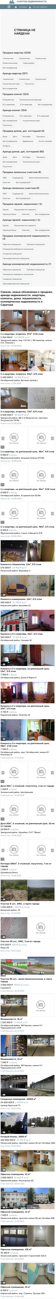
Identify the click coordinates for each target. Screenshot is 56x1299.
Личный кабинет (40, 7)
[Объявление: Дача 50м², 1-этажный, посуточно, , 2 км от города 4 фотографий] (14, 783)
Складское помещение (12, 254)
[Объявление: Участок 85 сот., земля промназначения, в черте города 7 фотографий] (28, 976)
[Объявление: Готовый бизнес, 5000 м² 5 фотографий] (28, 1134)
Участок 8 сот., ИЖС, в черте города (20, 904)
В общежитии (8, 100)
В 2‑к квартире (9, 105)
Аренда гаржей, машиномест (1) (21, 220)
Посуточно (29, 84)
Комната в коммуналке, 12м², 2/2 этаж (21, 599)
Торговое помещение (36, 244)
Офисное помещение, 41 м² (15, 1174)
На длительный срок (11, 84)
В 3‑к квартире (26, 105)
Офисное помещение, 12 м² (15, 1212)
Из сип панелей (45, 141)
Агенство (6, 182)
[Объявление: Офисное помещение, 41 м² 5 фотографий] (28, 1171)
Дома (5, 137)
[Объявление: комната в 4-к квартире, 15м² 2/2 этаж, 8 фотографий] (28, 631)
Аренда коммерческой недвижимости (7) (27, 264)
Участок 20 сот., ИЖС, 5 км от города (20, 941)
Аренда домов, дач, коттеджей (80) (23, 152)
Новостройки (28, 63)
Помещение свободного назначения (18, 249)
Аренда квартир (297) (15, 73)
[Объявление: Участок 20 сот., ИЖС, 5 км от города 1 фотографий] (28, 939)
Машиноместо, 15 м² (12, 1019)
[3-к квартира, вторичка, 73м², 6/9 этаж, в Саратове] (14, 409)
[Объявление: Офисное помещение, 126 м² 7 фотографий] (28, 1247)
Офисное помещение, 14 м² (15, 1287)
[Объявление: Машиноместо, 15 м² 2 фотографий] (28, 1056)
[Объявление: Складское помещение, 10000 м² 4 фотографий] (28, 1096)
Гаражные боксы (9, 214)
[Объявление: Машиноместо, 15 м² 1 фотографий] (28, 1016)
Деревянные (28, 141)
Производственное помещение (16, 258)
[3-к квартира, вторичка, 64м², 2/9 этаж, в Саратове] (14, 371)
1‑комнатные (8, 58)
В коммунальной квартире (31, 100)
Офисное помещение (12, 244)
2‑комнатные (24, 58)
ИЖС (5, 178)
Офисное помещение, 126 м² (16, 1250)
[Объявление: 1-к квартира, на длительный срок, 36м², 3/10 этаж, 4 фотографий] (14, 486)
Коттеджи (27, 137)
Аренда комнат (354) (15, 110)
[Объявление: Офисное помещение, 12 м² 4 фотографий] (28, 1209)
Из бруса (6, 146)
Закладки (23, 7)
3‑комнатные (40, 58)
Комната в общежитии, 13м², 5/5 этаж (21, 564)
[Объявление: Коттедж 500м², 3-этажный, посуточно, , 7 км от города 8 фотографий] (14, 861)
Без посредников (10, 68)
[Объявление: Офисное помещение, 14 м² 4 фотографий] (28, 1284)
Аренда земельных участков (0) (21, 188)
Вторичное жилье (10, 63)
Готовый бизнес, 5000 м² (14, 1137)
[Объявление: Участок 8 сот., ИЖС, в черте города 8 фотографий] (28, 901)
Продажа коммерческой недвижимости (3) (26, 237)
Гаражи (6, 210)
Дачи (15, 137)
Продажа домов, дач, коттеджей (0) (23, 131)
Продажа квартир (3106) (17, 53)
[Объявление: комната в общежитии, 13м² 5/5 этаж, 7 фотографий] (28, 562)
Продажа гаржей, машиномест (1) (22, 204)
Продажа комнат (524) (16, 94)
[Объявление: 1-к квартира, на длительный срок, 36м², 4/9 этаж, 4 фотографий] (14, 449)
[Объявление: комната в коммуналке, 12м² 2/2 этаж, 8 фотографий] (28, 596)
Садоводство (17, 178)
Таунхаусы (40, 137)
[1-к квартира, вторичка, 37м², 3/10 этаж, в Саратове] (14, 331)
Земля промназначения (39, 178)
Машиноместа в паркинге (25, 210)
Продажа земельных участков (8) (22, 172)
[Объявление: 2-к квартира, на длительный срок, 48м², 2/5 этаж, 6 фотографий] (14, 524)
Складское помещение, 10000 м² (18, 1099)
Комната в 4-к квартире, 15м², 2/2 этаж (22, 634)
